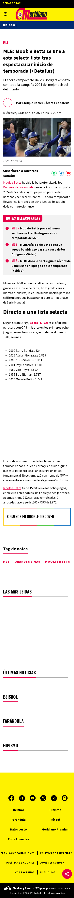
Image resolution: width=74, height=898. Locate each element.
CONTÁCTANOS (25, 872)
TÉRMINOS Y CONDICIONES (17, 853)
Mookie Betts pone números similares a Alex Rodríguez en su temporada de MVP (36, 233)
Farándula (18, 820)
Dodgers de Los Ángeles (19, 187)
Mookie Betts (12, 182)
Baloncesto (18, 829)
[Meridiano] (31, 14)
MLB (6, 42)
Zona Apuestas (18, 839)
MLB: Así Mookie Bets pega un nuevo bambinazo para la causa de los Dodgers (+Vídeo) (38, 249)
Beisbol (10, 25)
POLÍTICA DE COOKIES (20, 862)
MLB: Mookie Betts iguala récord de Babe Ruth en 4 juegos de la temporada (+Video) (41, 265)
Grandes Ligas (27, 561)
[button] (67, 874)
